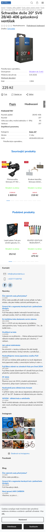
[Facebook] (4, 285)
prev (2, 169)
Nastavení (23, 519)
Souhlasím (33, 526)
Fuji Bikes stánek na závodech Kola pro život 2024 (22, 367)
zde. (3, 513)
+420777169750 (15, 279)
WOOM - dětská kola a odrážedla (16, 399)
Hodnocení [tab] (31, 104)
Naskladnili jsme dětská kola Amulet (17, 388)
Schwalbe (11, 29)
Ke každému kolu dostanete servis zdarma (19, 319)
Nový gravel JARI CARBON (13, 491)
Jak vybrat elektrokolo (11, 345)
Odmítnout (11, 526)
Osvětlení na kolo (9, 332)
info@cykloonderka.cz (16, 274)
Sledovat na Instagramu (20, 453)
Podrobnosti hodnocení (36, 25)
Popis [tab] (12, 104)
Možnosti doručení (8, 78)
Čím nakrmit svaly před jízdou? (14, 296)
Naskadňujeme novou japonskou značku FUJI (20, 356)
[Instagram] (10, 285)
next (44, 169)
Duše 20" (33, 132)
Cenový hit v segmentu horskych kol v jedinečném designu (22, 307)
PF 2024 (5, 377)
